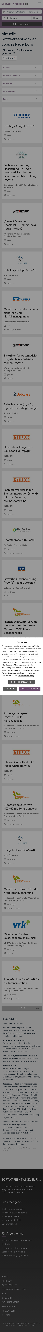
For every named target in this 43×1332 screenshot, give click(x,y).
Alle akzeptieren (30, 689)
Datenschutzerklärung (26, 676)
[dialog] (21, 666)
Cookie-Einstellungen (21, 682)
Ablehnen (9, 689)
